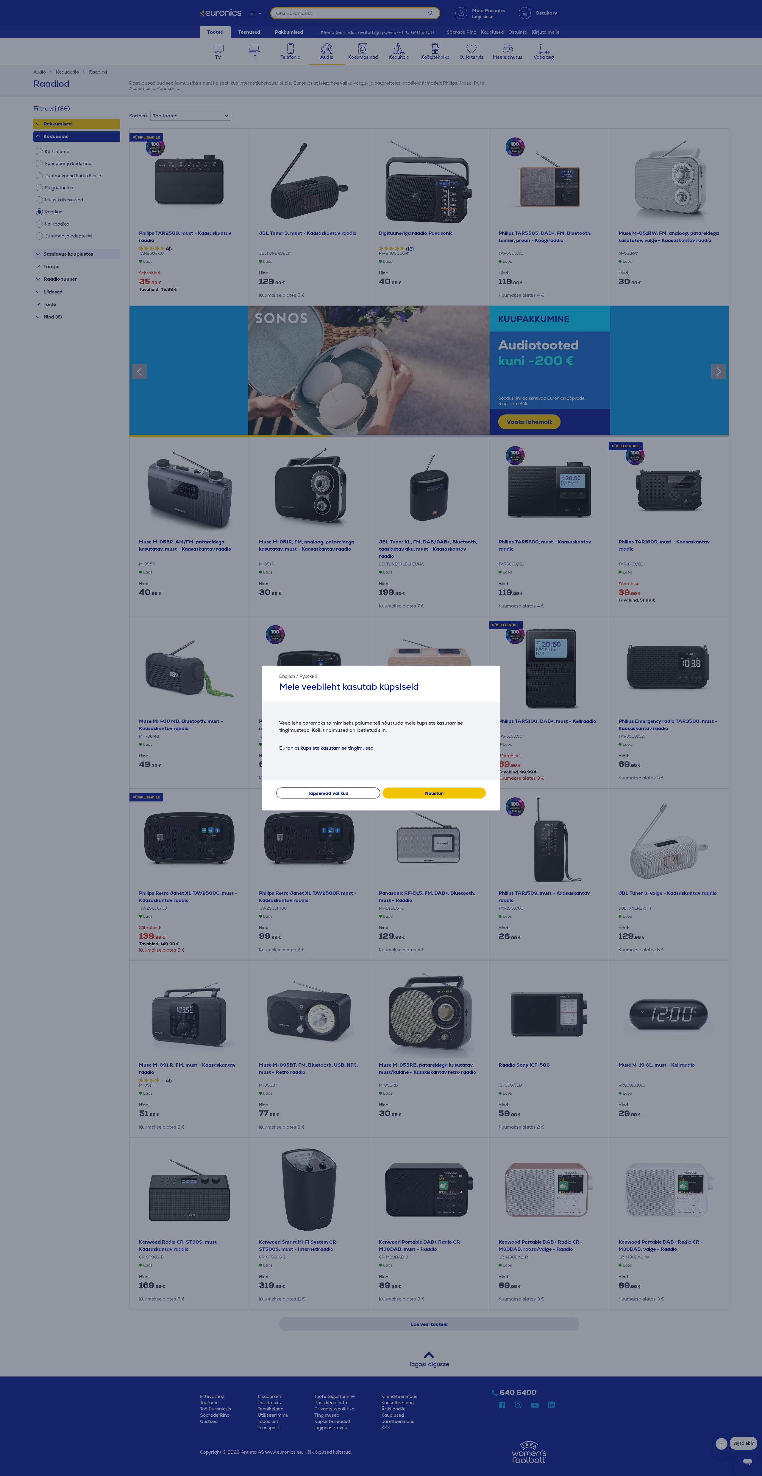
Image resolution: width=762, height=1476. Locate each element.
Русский (308, 676)
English (287, 676)
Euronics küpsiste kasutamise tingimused (326, 748)
